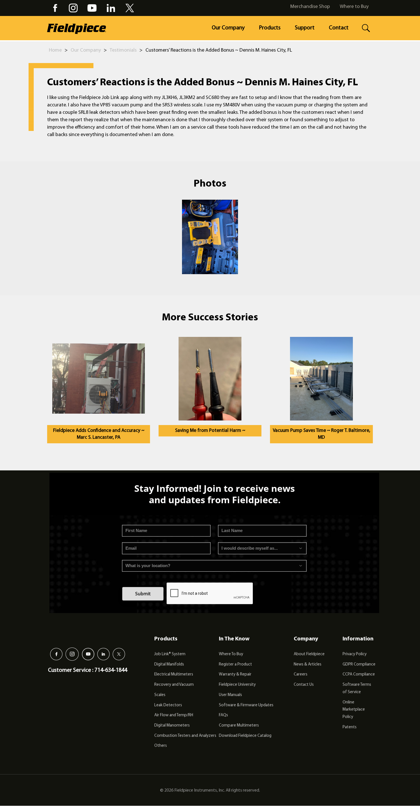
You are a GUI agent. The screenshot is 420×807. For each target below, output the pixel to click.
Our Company (228, 28)
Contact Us (304, 685)
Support (305, 28)
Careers (300, 674)
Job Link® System (169, 654)
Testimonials (123, 50)
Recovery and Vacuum (174, 685)
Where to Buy (354, 6)
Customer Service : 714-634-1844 (87, 670)
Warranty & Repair (235, 674)
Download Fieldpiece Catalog (245, 736)
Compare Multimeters (239, 725)
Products (270, 28)
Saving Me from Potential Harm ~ (210, 430)
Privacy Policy (355, 654)
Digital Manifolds (169, 664)
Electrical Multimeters (173, 674)
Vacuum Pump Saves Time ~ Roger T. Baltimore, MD (321, 434)
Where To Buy (231, 654)
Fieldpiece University (237, 685)
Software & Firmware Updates (246, 705)
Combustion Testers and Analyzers (185, 736)
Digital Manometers (172, 725)
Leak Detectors (168, 705)
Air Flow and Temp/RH (173, 715)
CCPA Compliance (359, 674)
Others (160, 746)
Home (55, 50)
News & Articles (307, 664)
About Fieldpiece (309, 654)
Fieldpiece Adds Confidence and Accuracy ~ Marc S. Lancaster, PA (98, 434)
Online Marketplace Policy (354, 709)
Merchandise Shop (310, 6)
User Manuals (230, 695)
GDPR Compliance (359, 664)
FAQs (223, 715)
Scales (159, 695)
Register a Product (235, 664)
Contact (339, 28)
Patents (350, 727)
